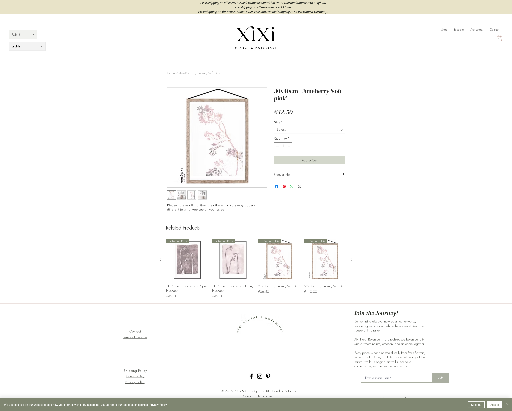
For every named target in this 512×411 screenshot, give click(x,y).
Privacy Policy (135, 382)
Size (278, 122)
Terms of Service (135, 337)
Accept (494, 405)
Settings (476, 405)
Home (171, 73)
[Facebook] (251, 376)
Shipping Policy (135, 370)
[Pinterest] (268, 376)
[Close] (507, 404)
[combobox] (309, 130)
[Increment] (289, 146)
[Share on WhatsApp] (291, 186)
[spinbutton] (283, 146)
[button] (23, 34)
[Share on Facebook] (276, 186)
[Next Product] (351, 259)
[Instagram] (259, 376)
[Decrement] (277, 146)
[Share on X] (299, 186)
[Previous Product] (160, 259)
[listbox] (23, 34)
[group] (256, 269)
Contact (135, 331)
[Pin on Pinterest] (284, 186)
